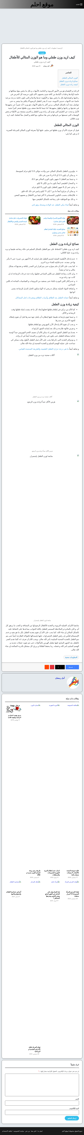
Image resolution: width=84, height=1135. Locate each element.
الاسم (77, 1099)
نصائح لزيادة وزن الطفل (68, 81)
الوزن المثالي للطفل (70, 78)
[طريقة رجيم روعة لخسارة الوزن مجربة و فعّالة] (32, 786)
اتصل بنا (40, 1131)
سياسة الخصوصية (18, 1131)
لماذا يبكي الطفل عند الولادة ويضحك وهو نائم (50, 205)
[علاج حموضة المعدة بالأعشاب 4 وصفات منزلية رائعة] (71, 786)
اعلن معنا (34, 1131)
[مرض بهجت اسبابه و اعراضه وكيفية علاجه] (13, 708)
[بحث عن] (73, 5)
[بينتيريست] (52, 667)
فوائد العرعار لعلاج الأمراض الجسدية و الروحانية (34, 1049)
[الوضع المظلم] (69, 5)
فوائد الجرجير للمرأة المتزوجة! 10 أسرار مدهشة (72, 894)
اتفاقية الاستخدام (7, 1131)
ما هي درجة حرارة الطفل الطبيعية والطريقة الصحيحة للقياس (44, 349)
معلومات (53, 48)
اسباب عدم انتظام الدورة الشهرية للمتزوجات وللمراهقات (52, 873)
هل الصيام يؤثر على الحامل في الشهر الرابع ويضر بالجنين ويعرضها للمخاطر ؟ (52, 895)
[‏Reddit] (47, 667)
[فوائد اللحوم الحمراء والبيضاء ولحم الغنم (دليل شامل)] (73, 220)
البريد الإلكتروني (74, 1108)
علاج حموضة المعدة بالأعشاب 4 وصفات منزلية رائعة (73, 873)
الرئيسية (60, 48)
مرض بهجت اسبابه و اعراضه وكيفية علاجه (14, 716)
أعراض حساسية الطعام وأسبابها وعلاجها (13, 893)
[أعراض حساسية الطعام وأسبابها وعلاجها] (13, 885)
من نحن (27, 1131)
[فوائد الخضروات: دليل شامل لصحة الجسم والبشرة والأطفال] (34, 220)
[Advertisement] (65, 26)
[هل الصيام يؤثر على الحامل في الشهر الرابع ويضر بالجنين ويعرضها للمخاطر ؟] (52, 885)
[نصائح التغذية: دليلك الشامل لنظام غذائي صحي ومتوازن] (73, 231)
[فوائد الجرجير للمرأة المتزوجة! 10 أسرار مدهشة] (71, 885)
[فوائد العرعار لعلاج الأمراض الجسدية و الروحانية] (32, 963)
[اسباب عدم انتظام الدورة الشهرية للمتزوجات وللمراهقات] (52, 786)
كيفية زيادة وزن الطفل (69, 84)
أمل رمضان (46, 66)
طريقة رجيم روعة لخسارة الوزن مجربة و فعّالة (33, 873)
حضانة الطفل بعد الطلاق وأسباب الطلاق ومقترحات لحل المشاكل (42, 297)
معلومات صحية (70, 657)
